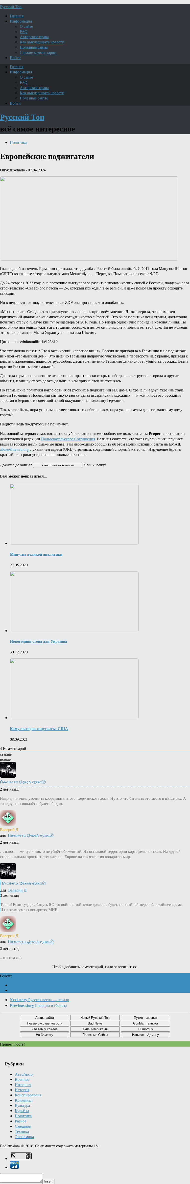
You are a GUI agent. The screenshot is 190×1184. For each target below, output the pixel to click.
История (22, 1089)
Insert (48, 1181)
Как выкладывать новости (42, 41)
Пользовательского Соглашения (68, 438)
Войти (15, 57)
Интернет (23, 1084)
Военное (22, 1079)
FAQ (23, 31)
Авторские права (34, 36)
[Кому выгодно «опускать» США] (74, 717)
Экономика (24, 1136)
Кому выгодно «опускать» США (39, 728)
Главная (16, 15)
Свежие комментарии (38, 52)
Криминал (23, 1100)
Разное (20, 1120)
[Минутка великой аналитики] (74, 543)
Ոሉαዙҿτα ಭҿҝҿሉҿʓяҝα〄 (31, 835)
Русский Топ (11, 6)
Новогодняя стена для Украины (38, 641)
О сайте (26, 26)
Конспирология (28, 1094)
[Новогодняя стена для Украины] (74, 630)
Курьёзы (22, 1110)
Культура (22, 1105)
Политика (18, 142)
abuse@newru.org (14, 449)
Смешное (23, 1126)
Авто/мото (24, 1074)
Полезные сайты (34, 47)
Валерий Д (17, 890)
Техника (22, 1131)
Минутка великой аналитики (36, 554)
